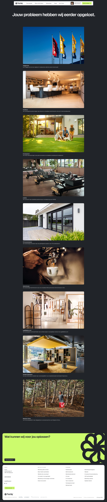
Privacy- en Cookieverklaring (89, 497)
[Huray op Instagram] (6, 483)
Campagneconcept (70, 483)
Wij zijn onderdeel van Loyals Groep (10, 497)
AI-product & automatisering (91, 474)
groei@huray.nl (7, 481)
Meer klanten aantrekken (43, 472)
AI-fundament (69, 478)
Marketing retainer (89, 478)
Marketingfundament (70, 474)
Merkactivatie (69, 485)
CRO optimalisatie (89, 476)
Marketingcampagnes (90, 469)
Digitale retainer (88, 480)
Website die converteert (43, 474)
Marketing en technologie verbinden (46, 478)
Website (86, 472)
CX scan (67, 476)
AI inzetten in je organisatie (44, 476)
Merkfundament (69, 472)
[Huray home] (19, 3)
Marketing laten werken (43, 469)
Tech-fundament (69, 480)
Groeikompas (69, 469)
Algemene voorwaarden (77, 497)
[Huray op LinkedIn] (4, 483)
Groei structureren (42, 480)
